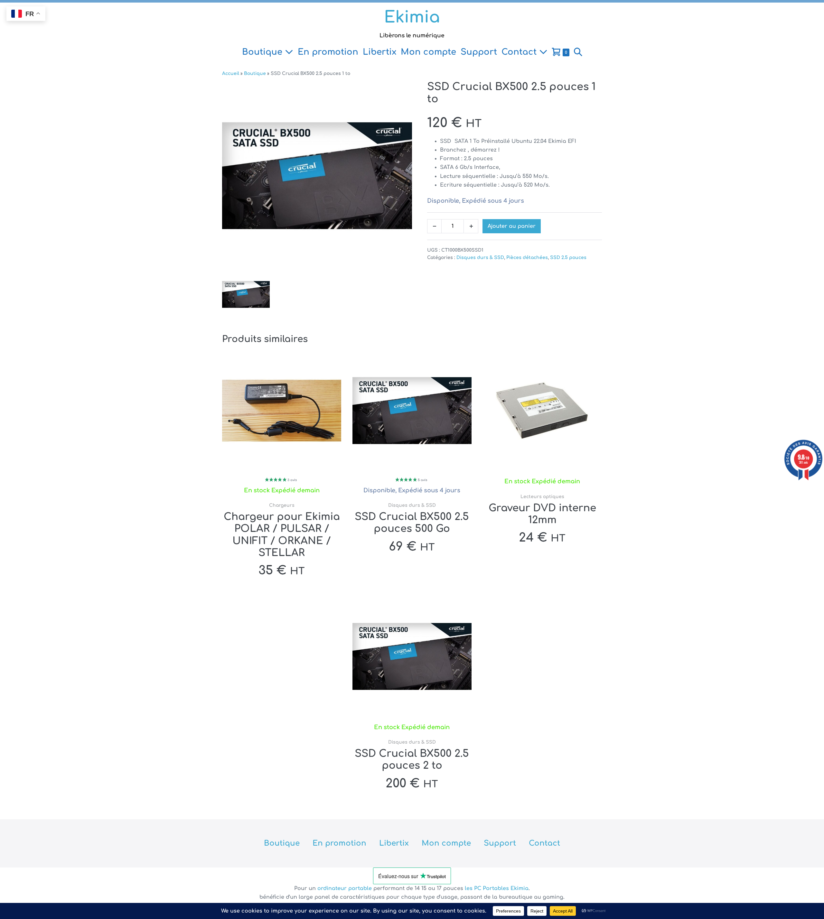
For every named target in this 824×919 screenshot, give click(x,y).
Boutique (263, 52)
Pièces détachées (527, 257)
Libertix (379, 52)
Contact (520, 52)
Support (479, 52)
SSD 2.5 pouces (568, 257)
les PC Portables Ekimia (497, 888)
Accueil (230, 73)
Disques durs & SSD (480, 257)
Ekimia (412, 17)
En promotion (328, 52)
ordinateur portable (345, 888)
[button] (578, 52)
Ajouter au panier (512, 226)
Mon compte (428, 52)
